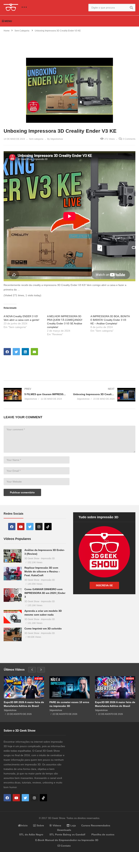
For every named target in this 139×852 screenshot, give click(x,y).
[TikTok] (48, 526)
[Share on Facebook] (7, 351)
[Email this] (34, 351)
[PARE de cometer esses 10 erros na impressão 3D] (69, 687)
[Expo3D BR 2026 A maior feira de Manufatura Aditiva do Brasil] (24, 687)
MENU (8, 21)
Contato (65, 845)
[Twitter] (29, 526)
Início (24, 825)
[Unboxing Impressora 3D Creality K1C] (104, 395)
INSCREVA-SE (104, 585)
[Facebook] (11, 526)
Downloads (64, 830)
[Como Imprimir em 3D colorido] (13, 634)
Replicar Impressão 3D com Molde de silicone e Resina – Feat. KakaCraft (42, 571)
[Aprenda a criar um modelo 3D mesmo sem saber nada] (13, 616)
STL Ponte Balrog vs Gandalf (67, 834)
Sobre (40, 825)
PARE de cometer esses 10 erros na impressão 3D (69, 704)
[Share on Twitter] (16, 351)
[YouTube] (20, 526)
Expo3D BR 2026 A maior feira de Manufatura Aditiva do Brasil (24, 704)
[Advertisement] (69, 43)
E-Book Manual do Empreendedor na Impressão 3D (66, 840)
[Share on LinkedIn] (25, 351)
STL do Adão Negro (31, 834)
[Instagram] (39, 526)
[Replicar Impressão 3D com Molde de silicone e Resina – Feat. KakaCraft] (13, 573)
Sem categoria (36, 139)
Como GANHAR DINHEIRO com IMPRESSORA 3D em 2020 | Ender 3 (44, 593)
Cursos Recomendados (95, 825)
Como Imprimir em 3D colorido (43, 628)
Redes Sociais (13, 513)
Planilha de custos (102, 834)
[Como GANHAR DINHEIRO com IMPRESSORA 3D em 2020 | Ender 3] (13, 595)
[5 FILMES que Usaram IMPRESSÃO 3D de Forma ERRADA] (35, 395)
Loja (73, 825)
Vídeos (56, 825)
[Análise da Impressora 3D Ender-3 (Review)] (13, 556)
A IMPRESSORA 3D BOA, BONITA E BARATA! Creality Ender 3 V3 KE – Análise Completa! (110, 320)
